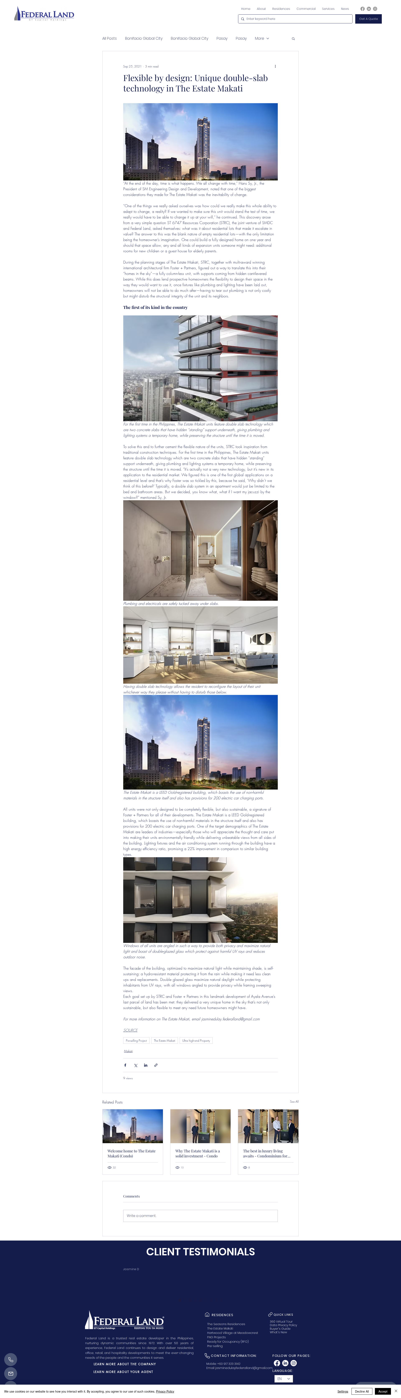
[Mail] (10, 1373)
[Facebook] (362, 9)
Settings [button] (343, 1391)
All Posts (109, 38)
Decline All (362, 1391)
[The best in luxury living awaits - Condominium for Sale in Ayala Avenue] (268, 1126)
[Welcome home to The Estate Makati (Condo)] (133, 1126)
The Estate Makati (164, 1040)
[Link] (207, 1314)
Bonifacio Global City (143, 38)
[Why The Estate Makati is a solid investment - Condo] (200, 1126)
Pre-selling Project (136, 1040)
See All (294, 1101)
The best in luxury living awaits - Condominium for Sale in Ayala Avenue (265, 1153)
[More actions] (275, 66)
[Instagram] (375, 9)
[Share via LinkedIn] (146, 1065)
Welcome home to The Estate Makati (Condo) (132, 1153)
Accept (382, 1391)
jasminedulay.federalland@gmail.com (244, 1368)
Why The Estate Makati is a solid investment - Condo (197, 1153)
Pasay (222, 38)
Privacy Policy (165, 1391)
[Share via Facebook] (125, 1065)
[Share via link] (156, 1065)
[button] (368, 19)
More (259, 38)
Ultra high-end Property (196, 1040)
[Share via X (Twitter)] (135, 1065)
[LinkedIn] (369, 9)
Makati (128, 1051)
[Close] (395, 1391)
